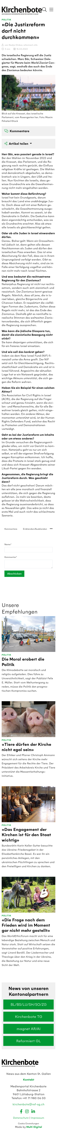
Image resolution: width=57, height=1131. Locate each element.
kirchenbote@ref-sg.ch (28, 1104)
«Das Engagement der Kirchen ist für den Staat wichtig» (26, 835)
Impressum (37, 1117)
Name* (7, 544)
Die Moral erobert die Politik (23, 662)
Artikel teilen (19, 144)
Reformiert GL (28, 1041)
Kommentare (19, 131)
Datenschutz (21, 1117)
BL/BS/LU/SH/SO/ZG (29, 1004)
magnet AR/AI (29, 1029)
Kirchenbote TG (28, 1016)
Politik (6, 20)
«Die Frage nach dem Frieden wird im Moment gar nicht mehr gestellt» (26, 925)
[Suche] (44, 9)
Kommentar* (10, 557)
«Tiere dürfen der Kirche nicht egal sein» (26, 747)
